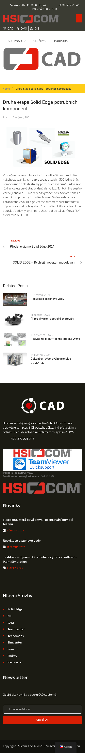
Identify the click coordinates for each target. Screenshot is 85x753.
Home (6, 88)
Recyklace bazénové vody (47, 298)
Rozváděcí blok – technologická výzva (55, 338)
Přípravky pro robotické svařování (52, 318)
